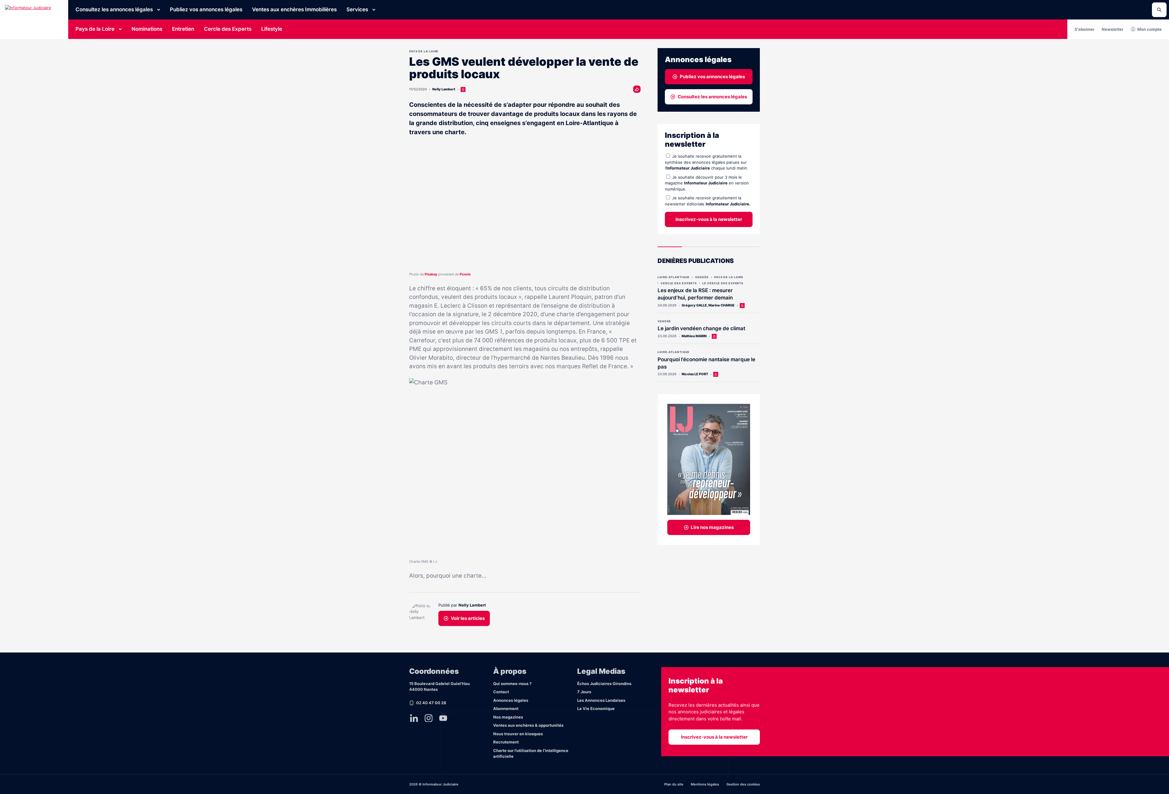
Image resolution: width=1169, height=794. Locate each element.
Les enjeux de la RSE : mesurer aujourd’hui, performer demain (695, 294)
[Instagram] (429, 718)
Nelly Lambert (443, 89)
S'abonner (1084, 29)
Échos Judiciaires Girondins (604, 683)
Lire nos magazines (712, 527)
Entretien (183, 29)
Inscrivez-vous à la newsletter (709, 219)
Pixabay (431, 274)
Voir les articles (468, 618)
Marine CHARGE (721, 305)
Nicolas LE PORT (695, 374)
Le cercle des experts (722, 283)
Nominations (147, 29)
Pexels (465, 274)
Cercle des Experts (227, 29)
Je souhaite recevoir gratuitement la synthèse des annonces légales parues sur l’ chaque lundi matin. (706, 162)
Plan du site (673, 784)
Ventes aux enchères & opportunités (528, 725)
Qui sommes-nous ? (512, 683)
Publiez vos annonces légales (206, 9)
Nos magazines (508, 717)
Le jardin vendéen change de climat (701, 328)
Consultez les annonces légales (114, 9)
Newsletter (1112, 29)
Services (357, 9)
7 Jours (584, 691)
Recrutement (506, 742)
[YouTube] (443, 718)
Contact (501, 691)
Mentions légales (705, 784)
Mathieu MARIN (694, 336)
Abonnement (505, 708)
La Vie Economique (596, 708)
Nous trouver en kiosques (518, 733)
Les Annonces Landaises (601, 700)
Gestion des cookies (743, 784)
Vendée (701, 277)
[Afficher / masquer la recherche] (1159, 9)
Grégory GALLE (694, 305)
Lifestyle (271, 29)
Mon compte (1149, 29)
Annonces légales (510, 700)
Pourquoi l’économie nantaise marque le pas (706, 363)
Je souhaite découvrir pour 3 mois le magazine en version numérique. (707, 183)
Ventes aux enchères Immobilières (294, 9)
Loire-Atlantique (674, 277)
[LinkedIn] (414, 718)
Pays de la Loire (94, 29)
